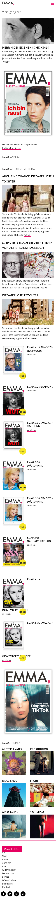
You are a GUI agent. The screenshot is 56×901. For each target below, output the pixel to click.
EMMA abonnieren (11, 148)
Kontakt (6, 887)
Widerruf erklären (12, 849)
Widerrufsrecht (9, 870)
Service (5, 877)
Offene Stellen (9, 880)
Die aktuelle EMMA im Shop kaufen (19, 144)
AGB (4, 866)
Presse (5, 859)
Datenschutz (8, 873)
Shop (4, 856)
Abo (4, 852)
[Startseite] (28, 3)
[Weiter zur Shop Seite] (28, 103)
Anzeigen (6, 863)
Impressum (7, 883)
